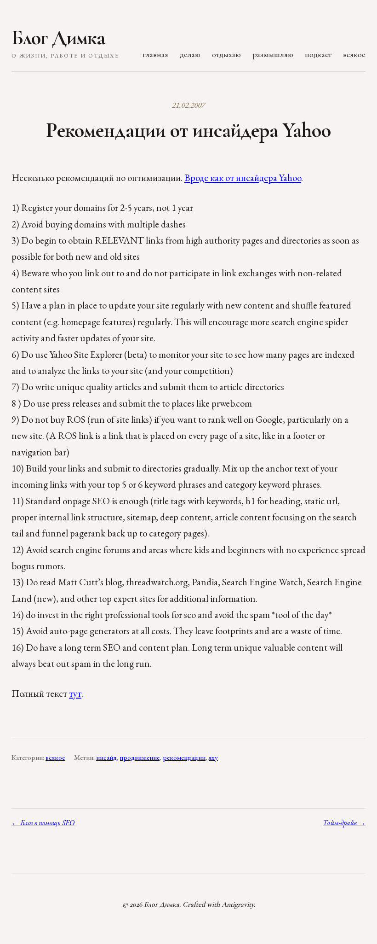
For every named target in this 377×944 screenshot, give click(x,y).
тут (75, 693)
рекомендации (184, 757)
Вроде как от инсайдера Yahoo (242, 177)
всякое (354, 54)
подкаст (318, 54)
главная (155, 54)
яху (213, 757)
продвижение (140, 757)
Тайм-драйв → (344, 822)
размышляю (272, 54)
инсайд (106, 757)
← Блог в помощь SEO (42, 822)
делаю (190, 54)
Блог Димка (58, 37)
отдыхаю (226, 54)
